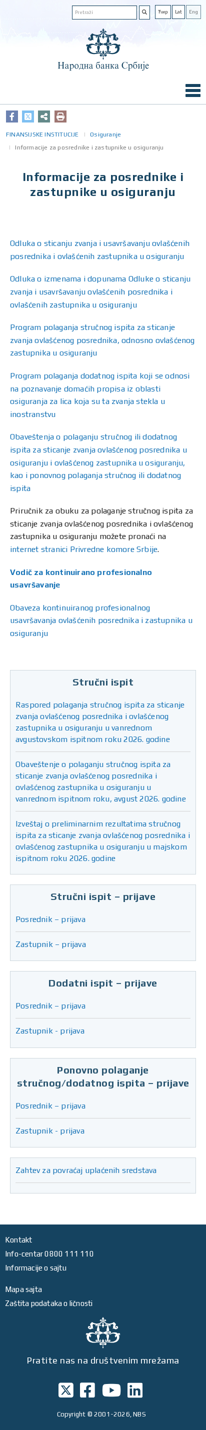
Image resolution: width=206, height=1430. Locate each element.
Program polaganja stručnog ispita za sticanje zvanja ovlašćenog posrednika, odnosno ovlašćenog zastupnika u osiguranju (102, 340)
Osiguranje (105, 134)
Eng (193, 11)
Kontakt (18, 1240)
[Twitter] (28, 116)
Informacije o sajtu (35, 1268)
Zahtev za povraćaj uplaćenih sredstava (86, 1170)
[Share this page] (44, 116)
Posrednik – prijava (51, 919)
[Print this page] (60, 116)
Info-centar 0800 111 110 (49, 1254)
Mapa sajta (23, 1289)
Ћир (163, 11)
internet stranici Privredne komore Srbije (84, 549)
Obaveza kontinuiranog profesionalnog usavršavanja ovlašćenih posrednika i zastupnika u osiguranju (101, 620)
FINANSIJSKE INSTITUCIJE (42, 134)
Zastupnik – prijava (51, 944)
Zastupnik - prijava (50, 1031)
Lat (178, 11)
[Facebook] (12, 116)
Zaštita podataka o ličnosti (48, 1303)
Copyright (71, 1414)
